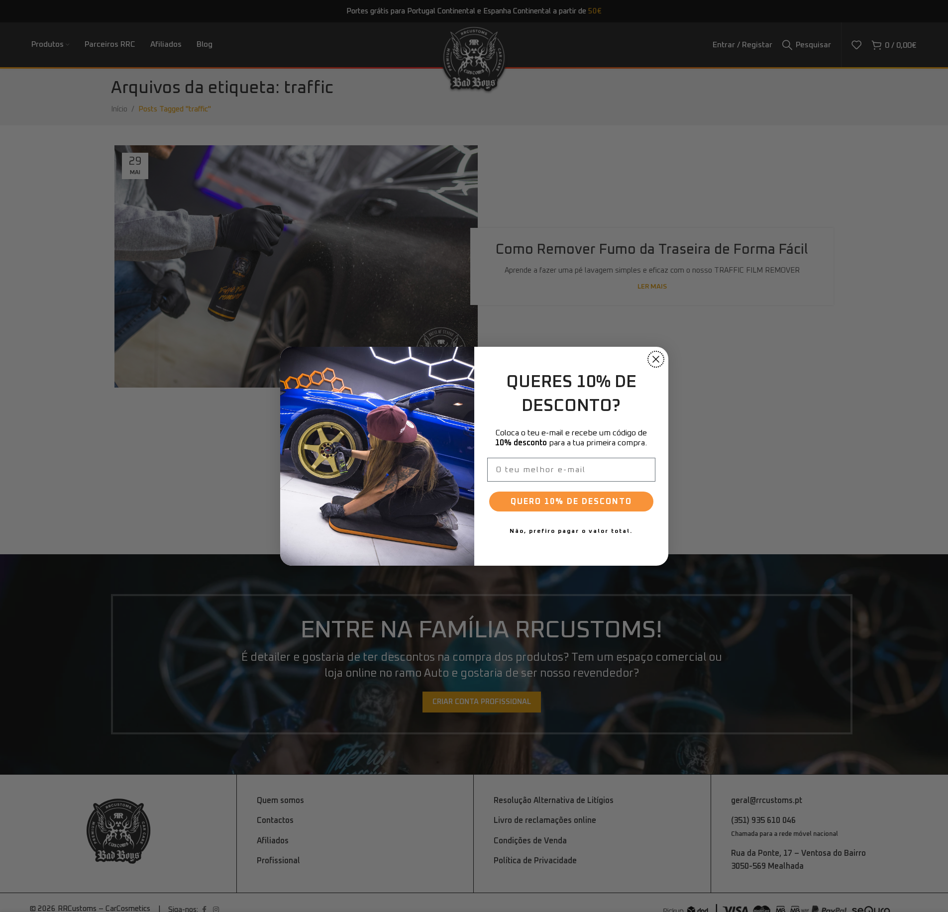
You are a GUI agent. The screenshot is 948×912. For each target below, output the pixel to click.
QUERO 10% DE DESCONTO (571, 502)
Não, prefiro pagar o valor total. (571, 531)
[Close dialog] (655, 359)
